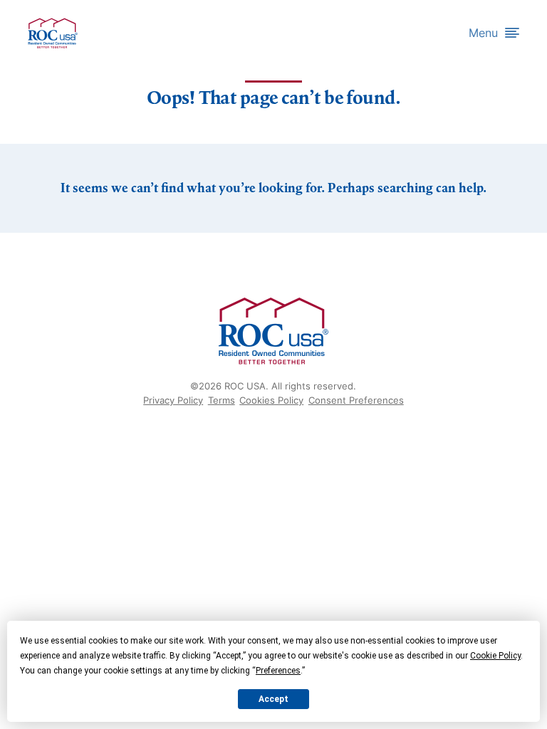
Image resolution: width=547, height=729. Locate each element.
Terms (221, 400)
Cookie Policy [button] (495, 656)
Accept (273, 699)
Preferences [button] (278, 671)
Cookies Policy (271, 400)
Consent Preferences (356, 400)
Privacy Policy (173, 400)
